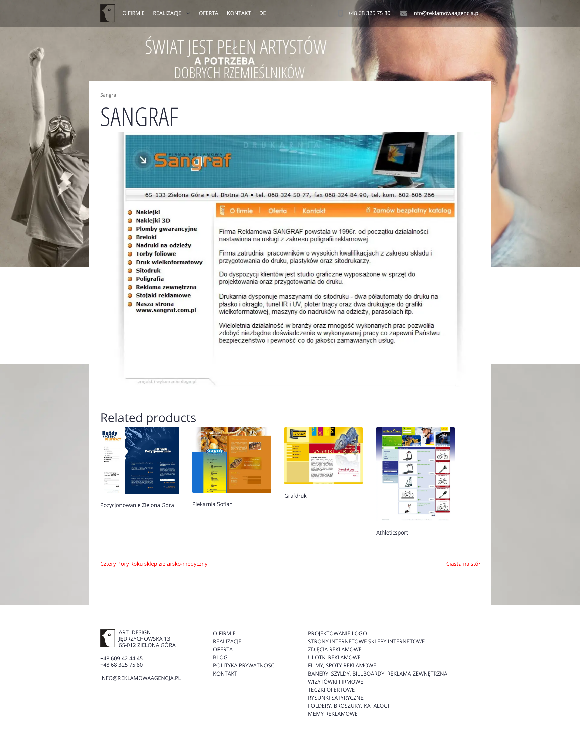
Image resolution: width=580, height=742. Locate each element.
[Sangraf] (290, 259)
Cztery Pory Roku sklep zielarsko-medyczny (153, 563)
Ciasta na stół (463, 563)
